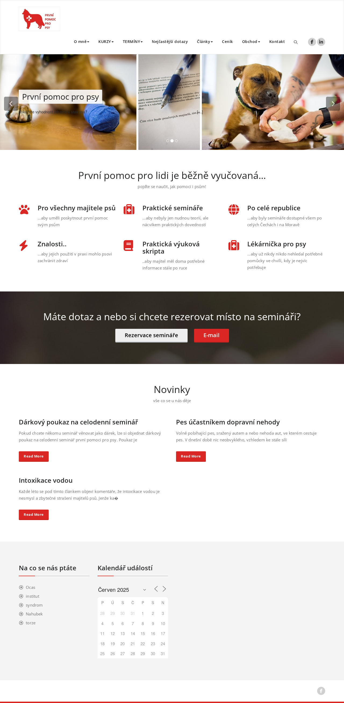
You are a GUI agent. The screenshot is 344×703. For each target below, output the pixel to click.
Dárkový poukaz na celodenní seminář (78, 421)
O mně (80, 41)
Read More (34, 456)
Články (203, 41)
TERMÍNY (131, 41)
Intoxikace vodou (46, 480)
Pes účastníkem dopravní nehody (228, 421)
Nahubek (34, 614)
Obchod (249, 41)
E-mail (211, 335)
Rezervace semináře (151, 335)
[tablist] (172, 142)
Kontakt (277, 41)
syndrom (34, 605)
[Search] (296, 42)
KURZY (104, 41)
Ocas (30, 587)
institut (32, 596)
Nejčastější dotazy (170, 41)
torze (30, 622)
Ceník (227, 41)
